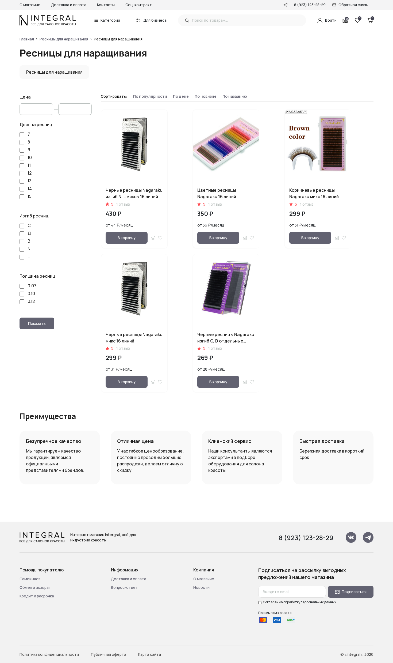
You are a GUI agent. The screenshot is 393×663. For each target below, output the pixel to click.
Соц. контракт (138, 4)
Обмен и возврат (35, 587)
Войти (330, 20)
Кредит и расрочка (37, 595)
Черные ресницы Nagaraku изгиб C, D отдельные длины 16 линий (225, 341)
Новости (201, 587)
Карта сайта (149, 654)
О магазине (30, 4)
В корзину (127, 237)
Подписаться (354, 591)
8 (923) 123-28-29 (310, 4)
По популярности (150, 96)
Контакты (106, 4)
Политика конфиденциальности (49, 654)
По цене (181, 96)
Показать (37, 323)
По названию (234, 96)
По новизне (206, 96)
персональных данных (318, 602)
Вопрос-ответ (124, 587)
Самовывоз (30, 578)
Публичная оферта (108, 654)
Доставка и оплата (68, 4)
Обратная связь (353, 4)
